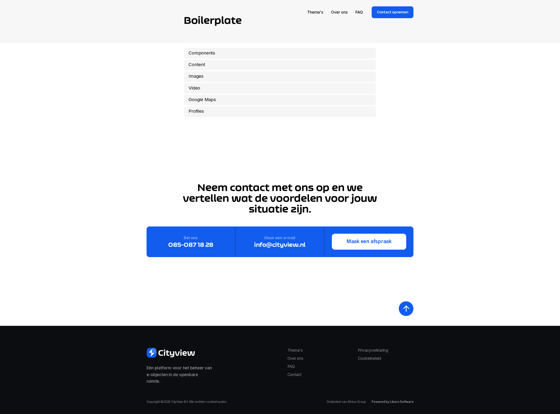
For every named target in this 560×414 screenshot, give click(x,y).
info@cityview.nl (279, 244)
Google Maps (202, 99)
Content (197, 64)
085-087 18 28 (190, 244)
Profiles (196, 111)
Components (202, 53)
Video (194, 88)
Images (196, 76)
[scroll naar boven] (406, 308)
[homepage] (171, 353)
